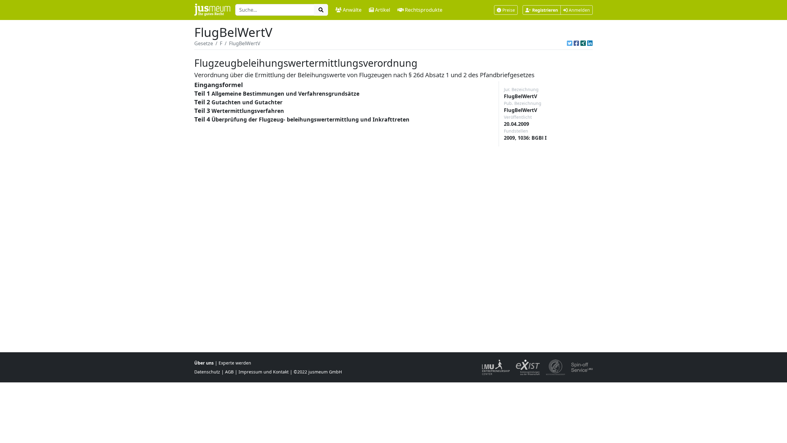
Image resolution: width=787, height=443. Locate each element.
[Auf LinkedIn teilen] (590, 43)
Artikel (382, 9)
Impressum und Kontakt (264, 372)
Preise (508, 10)
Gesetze (203, 43)
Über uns (204, 363)
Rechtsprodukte (423, 9)
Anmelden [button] (579, 10)
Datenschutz (207, 372)
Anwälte (352, 9)
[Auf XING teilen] (583, 43)
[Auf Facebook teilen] (576, 43)
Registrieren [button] (545, 10)
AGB (229, 372)
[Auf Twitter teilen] (569, 43)
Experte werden (235, 363)
